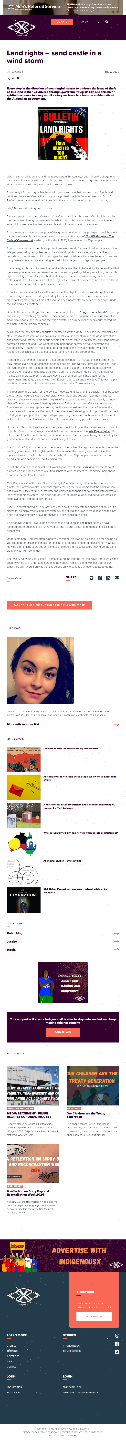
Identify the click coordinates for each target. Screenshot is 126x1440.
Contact (12, 1366)
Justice (12, 941)
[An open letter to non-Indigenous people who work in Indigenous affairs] (63, 787)
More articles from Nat (23, 724)
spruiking (88, 467)
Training (12, 1351)
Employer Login (72, 1387)
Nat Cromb (16, 72)
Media (11, 950)
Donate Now (63, 1032)
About (11, 1361)
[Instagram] (117, 1336)
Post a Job (13, 1392)
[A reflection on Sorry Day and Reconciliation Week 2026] (33, 1179)
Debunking (14, 933)
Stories (11, 1345)
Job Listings (14, 1387)
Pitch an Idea (71, 1345)
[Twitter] (117, 1352)
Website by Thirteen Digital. (63, 1435)
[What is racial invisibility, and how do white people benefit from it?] (63, 844)
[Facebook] (117, 1344)
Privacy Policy (30, 1432)
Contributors (72, 1351)
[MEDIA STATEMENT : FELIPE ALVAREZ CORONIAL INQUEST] (33, 1101)
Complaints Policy (94, 1432)
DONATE (62, 21)
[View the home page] (21, 27)
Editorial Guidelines (72, 1432)
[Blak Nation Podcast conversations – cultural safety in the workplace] (63, 900)
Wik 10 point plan (99, 431)
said (84, 523)
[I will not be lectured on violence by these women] (63, 759)
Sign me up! (94, 1316)
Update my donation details (80, 1392)
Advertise (13, 1356)
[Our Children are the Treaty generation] (93, 1101)
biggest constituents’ (94, 312)
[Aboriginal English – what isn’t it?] (63, 871)
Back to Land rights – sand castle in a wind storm (49, 605)
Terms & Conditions (49, 1432)
